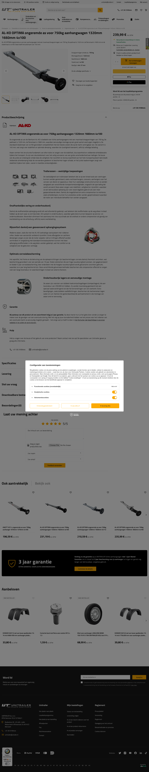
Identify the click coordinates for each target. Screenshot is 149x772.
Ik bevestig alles (105, 406)
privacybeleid (63, 374)
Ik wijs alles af (75, 406)
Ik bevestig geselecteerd (44, 406)
